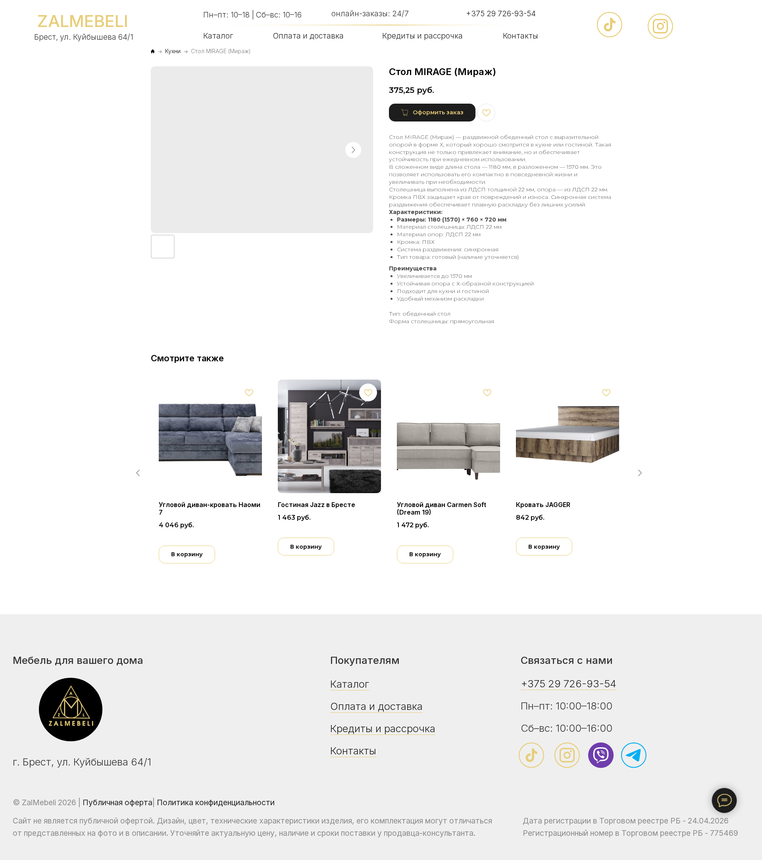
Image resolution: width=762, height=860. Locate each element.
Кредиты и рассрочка (422, 35)
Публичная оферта (117, 802)
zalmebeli (82, 21)
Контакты (520, 35)
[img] (70, 709)
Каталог (218, 35)
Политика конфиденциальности (216, 802)
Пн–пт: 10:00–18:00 (566, 706)
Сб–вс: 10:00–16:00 (566, 728)
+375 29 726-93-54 (501, 13)
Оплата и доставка (308, 35)
